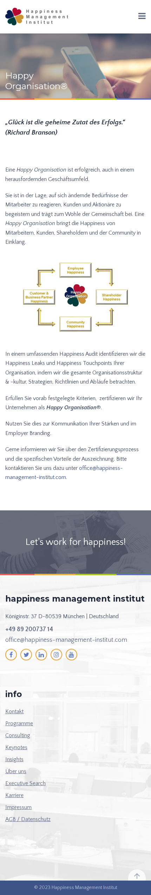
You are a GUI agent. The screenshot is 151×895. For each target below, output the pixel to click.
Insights (14, 759)
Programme (19, 723)
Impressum (18, 807)
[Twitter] (26, 654)
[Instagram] (56, 654)
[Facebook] (11, 654)
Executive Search (25, 783)
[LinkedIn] (41, 654)
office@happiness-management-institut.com (66, 640)
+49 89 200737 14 (29, 629)
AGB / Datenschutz (28, 819)
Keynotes (16, 747)
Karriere (14, 795)
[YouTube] (71, 654)
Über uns (15, 771)
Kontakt (14, 711)
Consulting (17, 735)
